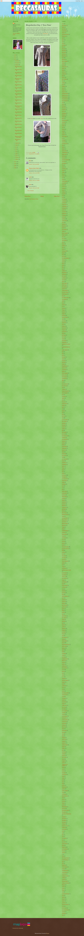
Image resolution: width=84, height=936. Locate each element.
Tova (31, 118)
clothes (63, 172)
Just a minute (64, 421)
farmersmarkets (65, 290)
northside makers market (66, 570)
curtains (63, 217)
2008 (15, 167)
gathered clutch (65, 317)
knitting (63, 443)
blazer (63, 88)
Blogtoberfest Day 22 (18, 82)
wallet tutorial (64, 872)
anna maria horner (65, 34)
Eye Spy (63, 279)
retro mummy (64, 667)
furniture (63, 312)
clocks (63, 170)
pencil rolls (64, 607)
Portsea (63, 633)
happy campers (64, 349)
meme (63, 516)
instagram (64, 396)
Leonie (30, 177)
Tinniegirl (64, 824)
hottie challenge (65, 373)
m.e (62, 487)
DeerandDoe (64, 229)
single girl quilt (65, 744)
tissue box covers (65, 825)
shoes (63, 734)
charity (63, 149)
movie (63, 539)
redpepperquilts (65, 658)
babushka (63, 45)
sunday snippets (65, 790)
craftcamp (64, 199)
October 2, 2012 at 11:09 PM (34, 180)
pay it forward (64, 605)
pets (62, 614)
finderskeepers (64, 294)
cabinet (63, 125)
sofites (63, 767)
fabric (63, 281)
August (16, 145)
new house (64, 557)
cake (63, 127)
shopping (63, 737)
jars (62, 412)
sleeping (63, 753)
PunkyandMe (64, 641)
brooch (63, 111)
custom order (64, 220)
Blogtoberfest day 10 (18, 115)
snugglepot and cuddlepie (65, 765)
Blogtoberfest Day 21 (18, 85)
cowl (63, 195)
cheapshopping (64, 152)
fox (62, 306)
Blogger (47, 933)
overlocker (64, 587)
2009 (15, 165)
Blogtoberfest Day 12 (18, 109)
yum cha (63, 911)
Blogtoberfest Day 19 (18, 91)
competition (64, 183)
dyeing (63, 261)
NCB (63, 550)
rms (62, 673)
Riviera (63, 671)
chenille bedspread (65, 159)
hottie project (64, 376)
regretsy (63, 662)
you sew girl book (65, 909)
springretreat (64, 774)
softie (63, 769)
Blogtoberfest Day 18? (18, 94)
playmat (63, 624)
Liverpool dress (65, 478)
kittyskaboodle (64, 439)
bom (63, 102)
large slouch (64, 455)
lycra (63, 485)
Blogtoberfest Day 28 (18, 70)
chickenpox (64, 163)
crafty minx (64, 204)
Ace (62, 23)
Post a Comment (31, 190)
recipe (63, 655)
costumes (63, 192)
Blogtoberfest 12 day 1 (18, 140)
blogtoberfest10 (65, 95)
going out (63, 326)
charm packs (64, 150)
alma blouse (64, 25)
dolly (63, 247)
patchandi (64, 599)
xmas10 (63, 897)
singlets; (63, 748)
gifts (63, 319)
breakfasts (64, 109)
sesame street (64, 705)
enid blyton (64, 274)
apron (63, 39)
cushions (63, 218)
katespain (63, 425)
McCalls (63, 511)
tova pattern (37, 153)
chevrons (63, 161)
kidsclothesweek (65, 435)
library (63, 468)
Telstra (63, 803)
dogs (63, 242)
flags (63, 295)
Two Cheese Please (65, 858)
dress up (63, 256)
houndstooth (64, 378)
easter (63, 265)
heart (63, 355)
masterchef (64, 502)
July (16, 147)
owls (63, 589)
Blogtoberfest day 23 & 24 (18, 79)
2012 (15, 59)
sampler (63, 682)
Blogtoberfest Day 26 (18, 73)
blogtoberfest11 (65, 97)
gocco (63, 324)
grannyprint (64, 331)
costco (63, 190)
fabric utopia (64, 285)
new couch (64, 555)
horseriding (64, 369)
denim (63, 231)
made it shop (64, 491)
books (63, 104)
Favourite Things (65, 292)
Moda (63, 528)
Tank (63, 797)
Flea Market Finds (65, 297)
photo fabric (64, 615)
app (62, 38)
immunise (64, 389)
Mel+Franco (64, 512)
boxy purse (64, 107)
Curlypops (64, 215)
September (17, 143)
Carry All (63, 141)
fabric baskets (64, 283)
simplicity (64, 743)
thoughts (63, 816)
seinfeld (63, 700)
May (16, 151)
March (16, 155)
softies (63, 770)
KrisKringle (64, 448)
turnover (63, 850)
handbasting (64, 342)
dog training (64, 240)
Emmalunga (64, 272)
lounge (63, 482)
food (63, 303)
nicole (30, 184)
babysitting (64, 55)
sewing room (64, 721)
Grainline (63, 329)
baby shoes (64, 54)
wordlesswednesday (65, 893)
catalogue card (64, 143)
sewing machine (65, 719)
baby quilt (64, 52)
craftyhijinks (64, 206)
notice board (64, 572)
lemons (63, 460)
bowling (63, 106)
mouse (63, 536)
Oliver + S (64, 576)
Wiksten (63, 884)
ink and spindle (65, 392)
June (16, 149)
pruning (63, 639)
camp (63, 131)
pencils (63, 608)
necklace (63, 552)
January (16, 159)
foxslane (63, 308)
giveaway (63, 320)
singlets (63, 746)
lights (63, 469)
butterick (63, 122)
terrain (63, 805)
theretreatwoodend (65, 810)
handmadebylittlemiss (66, 347)
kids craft (63, 434)
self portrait (64, 701)
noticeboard (64, 574)
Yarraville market (65, 904)
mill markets (64, 521)
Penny (63, 610)
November (17, 62)
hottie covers (64, 375)
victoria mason (64, 866)
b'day (63, 43)
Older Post (56, 196)
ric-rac (63, 669)
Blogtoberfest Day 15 (18, 103)
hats (62, 353)
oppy (63, 583)
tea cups (63, 801)
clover (63, 174)
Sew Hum (64, 709)
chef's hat (63, 156)
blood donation (65, 100)
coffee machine (64, 181)
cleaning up (64, 168)
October (17, 64)
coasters (63, 175)
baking (63, 63)
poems (63, 626)
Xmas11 (63, 899)
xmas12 (63, 900)
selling (63, 703)
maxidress (64, 503)
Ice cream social (65, 383)
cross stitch (64, 211)
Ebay (63, 267)
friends (63, 310)
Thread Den (64, 818)
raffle (63, 651)
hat (62, 351)
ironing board (64, 403)
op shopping (64, 581)
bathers (63, 68)
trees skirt (64, 841)
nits (62, 564)
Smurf (63, 759)
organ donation (65, 585)
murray (63, 543)
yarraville (64, 902)
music (63, 545)
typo (63, 861)
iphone (63, 398)
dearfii (63, 227)
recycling (63, 657)
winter (63, 888)
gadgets (63, 313)
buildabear (64, 115)
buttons (63, 124)
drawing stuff (64, 251)
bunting (63, 116)
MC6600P (64, 509)
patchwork (64, 601)
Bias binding (64, 79)
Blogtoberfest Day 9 (18, 119)
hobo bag (63, 362)
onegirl (63, 580)
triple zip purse (64, 843)
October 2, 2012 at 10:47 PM (34, 173)
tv (62, 854)
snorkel (63, 762)
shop (63, 735)
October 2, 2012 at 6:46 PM (34, 164)
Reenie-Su (64, 660)
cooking (63, 188)
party (63, 598)
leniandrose (64, 462)
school (63, 691)
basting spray (64, 66)
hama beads (64, 340)
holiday (63, 364)
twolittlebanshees (65, 859)
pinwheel (63, 621)
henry (63, 358)
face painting (64, 286)
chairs (63, 147)
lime (63, 471)
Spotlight (63, 772)
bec (14, 23)
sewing (63, 714)
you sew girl (64, 908)
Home (42, 196)
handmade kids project (66, 344)
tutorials (63, 852)
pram (63, 635)
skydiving (64, 752)
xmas (63, 895)
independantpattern (65, 391)
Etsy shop (63, 276)
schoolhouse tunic (65, 692)
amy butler (64, 29)
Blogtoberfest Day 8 (18, 122)
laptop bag (64, 453)
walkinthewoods (65, 870)
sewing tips (64, 723)
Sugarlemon (64, 787)
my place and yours (65, 548)
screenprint (64, 698)
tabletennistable (65, 796)
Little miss (64, 475)
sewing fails (64, 718)
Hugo (63, 380)
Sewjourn (64, 725)
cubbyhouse (64, 213)
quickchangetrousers (65, 644)
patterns (63, 603)
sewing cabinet (64, 716)
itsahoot (63, 405)
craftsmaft (64, 202)
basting (63, 64)
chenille (63, 158)
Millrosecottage (65, 523)
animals (63, 32)
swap (63, 792)
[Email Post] (38, 152)
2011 (15, 161)
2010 (15, 163)
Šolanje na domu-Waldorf (34, 168)
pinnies (63, 619)
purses (63, 642)
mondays (63, 532)
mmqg (63, 527)
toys (62, 840)
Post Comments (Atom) (34, 199)
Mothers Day (64, 534)
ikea (63, 387)
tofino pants (64, 829)
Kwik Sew (64, 450)
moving (63, 541)
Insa (63, 394)
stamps (63, 778)
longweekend (64, 480)
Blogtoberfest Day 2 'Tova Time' (18, 137)
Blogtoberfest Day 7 (18, 125)
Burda (63, 118)
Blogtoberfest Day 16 (18, 100)
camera (63, 129)
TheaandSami (64, 806)
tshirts (63, 845)
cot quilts (63, 193)
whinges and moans (65, 883)
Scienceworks (64, 694)
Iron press (64, 401)
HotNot (63, 371)
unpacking (64, 865)
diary (63, 236)
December (17, 60)
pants (63, 594)
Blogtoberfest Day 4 (18, 131)
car (62, 138)
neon (63, 554)
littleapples (64, 477)
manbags (63, 498)
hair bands (64, 335)
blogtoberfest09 (65, 93)
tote (62, 836)
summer (63, 788)
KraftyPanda (64, 446)
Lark (63, 457)
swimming (64, 794)
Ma (62, 489)
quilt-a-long (64, 646)
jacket (63, 407)
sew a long (64, 707)
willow (63, 886)
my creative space (65, 546)
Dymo (63, 263)
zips (62, 915)
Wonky (63, 890)
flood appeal (64, 299)
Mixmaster (64, 525)
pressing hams (64, 637)
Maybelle (63, 505)
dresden (63, 252)
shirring (63, 732)
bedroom (63, 72)
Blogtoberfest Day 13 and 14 (18, 106)
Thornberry (64, 812)
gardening (64, 315)
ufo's (63, 863)
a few (41, 118)
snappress (63, 760)
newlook (63, 559)
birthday (63, 86)
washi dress (64, 874)
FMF (63, 301)
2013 (15, 57)
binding (63, 82)
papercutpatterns (65, 596)
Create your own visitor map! (17, 928)
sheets (63, 728)
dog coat (63, 238)
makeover (64, 494)
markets (63, 500)
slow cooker (64, 757)
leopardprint (64, 464)
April (16, 153)
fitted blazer (45, 33)
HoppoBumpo (64, 366)
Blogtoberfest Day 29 (18, 67)
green (63, 333)
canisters (63, 134)
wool (63, 892)
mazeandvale (64, 507)
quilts (63, 649)
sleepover (63, 755)
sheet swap (64, 726)
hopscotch (64, 367)
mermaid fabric (65, 518)
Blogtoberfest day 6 (18, 128)
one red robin (64, 578)
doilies (63, 243)
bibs (63, 81)
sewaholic (64, 712)
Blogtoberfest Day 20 (18, 88)
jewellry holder (65, 419)
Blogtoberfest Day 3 (18, 134)
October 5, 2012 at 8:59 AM (34, 188)
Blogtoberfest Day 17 (18, 97)
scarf (63, 689)
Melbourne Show (65, 514)
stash (63, 779)
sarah (63, 683)
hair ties (63, 337)
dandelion (64, 224)
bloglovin (64, 91)
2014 (15, 55)
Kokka (63, 444)
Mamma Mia (64, 496)
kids (63, 430)
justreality (64, 423)
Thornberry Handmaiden (66, 813)
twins (63, 856)
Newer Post (27, 196)
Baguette (63, 59)
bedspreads (64, 73)
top (62, 832)
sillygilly (63, 741)
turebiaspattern (64, 849)
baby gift (63, 48)
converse (63, 186)
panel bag (63, 592)
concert (63, 184)
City (63, 165)
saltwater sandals (65, 680)
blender (63, 89)
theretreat (63, 808)
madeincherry (64, 493)
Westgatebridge (65, 881)
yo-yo (63, 906)
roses (63, 675)
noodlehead (64, 568)
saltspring (64, 678)
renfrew (63, 664)
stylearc (63, 785)
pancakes (63, 590)
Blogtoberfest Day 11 (18, 112)
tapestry (63, 799)
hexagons (63, 360)
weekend (63, 879)
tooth (63, 831)
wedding (63, 877)
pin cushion (64, 617)
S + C (63, 676)
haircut (63, 338)
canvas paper (64, 136)
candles (63, 132)
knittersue (64, 441)
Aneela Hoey (64, 30)
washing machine (65, 875)
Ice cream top (64, 385)
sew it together (64, 710)
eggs (63, 269)
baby (63, 47)
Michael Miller (64, 520)
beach (63, 70)
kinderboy (64, 437)
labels (63, 451)
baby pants (64, 50)
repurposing (64, 666)
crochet (63, 209)
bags (63, 57)
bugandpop (64, 113)
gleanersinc (64, 322)
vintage (63, 868)
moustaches (64, 537)
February (17, 157)
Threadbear (64, 820)
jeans (63, 414)
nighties (63, 562)
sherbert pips (64, 730)
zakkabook (64, 913)
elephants (63, 270)
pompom (63, 630)
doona (63, 249)
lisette (63, 473)
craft (63, 197)
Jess (62, 417)
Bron (30, 160)
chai (63, 145)
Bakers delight (64, 61)
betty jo (63, 77)
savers (63, 687)
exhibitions (64, 277)
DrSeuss (63, 260)
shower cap (64, 739)
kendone (63, 428)
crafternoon (64, 200)
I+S (62, 382)
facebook (63, 288)
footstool (63, 304)
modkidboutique (65, 530)
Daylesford (64, 226)
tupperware (64, 847)
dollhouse (64, 245)
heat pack (63, 357)
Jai (62, 409)
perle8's (63, 612)
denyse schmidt (65, 233)
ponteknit (63, 632)
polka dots (64, 628)
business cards (64, 120)
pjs (62, 623)
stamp (63, 776)
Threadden (64, 822)
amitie (63, 27)
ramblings (64, 653)
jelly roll (63, 416)
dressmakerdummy (65, 258)
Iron (63, 400)
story (63, 781)
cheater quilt (64, 154)
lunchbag (63, 484)
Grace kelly (64, 328)
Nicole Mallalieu (65, 561)
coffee (63, 179)
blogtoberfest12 (32, 153)
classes (63, 166)
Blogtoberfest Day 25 (18, 76)
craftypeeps (64, 208)
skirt (63, 750)
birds (63, 84)
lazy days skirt (64, 459)
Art (62, 41)
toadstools (64, 827)
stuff (63, 783)
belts (63, 75)
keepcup (63, 426)
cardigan (63, 140)
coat (63, 177)
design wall (64, 235)
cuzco (63, 222)
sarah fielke (64, 685)
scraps (63, 696)
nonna (63, 566)
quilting (63, 648)
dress (63, 254)
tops (63, 834)
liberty (63, 466)
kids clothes (64, 432)
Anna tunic (64, 36)
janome (63, 410)
